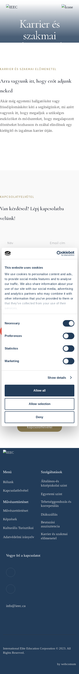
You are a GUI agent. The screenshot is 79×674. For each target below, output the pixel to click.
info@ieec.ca (16, 606)
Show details (57, 377)
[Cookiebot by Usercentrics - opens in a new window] (56, 253)
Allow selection (39, 404)
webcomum (68, 664)
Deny (39, 417)
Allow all (39, 390)
